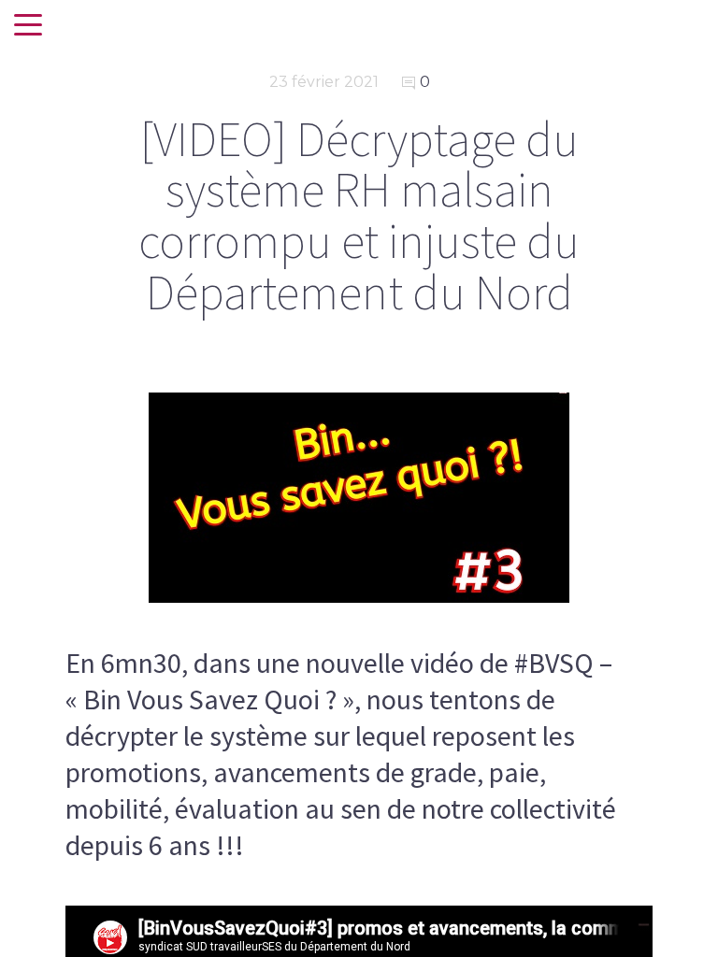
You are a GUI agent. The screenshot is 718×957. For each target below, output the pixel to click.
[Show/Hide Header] (28, 26)
